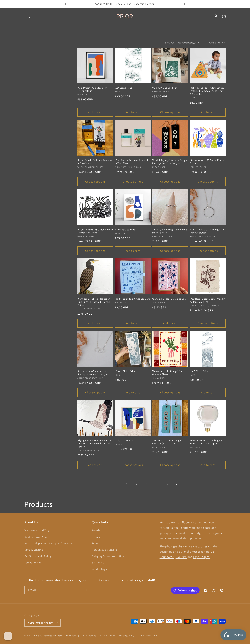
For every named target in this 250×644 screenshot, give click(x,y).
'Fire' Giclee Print (199, 371)
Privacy (96, 537)
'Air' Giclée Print (123, 87)
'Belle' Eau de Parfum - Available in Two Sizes (95, 162)
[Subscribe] (86, 590)
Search (96, 530)
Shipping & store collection (108, 556)
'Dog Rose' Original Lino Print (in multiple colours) (207, 300)
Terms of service (107, 635)
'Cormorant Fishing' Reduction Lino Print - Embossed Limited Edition (93, 302)
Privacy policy (89, 635)
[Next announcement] (185, 4)
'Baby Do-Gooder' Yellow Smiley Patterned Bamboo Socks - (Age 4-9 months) (207, 91)
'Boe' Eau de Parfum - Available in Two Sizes (132, 162)
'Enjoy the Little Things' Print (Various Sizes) (168, 373)
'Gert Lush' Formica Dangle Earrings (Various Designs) (167, 442)
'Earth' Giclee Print (125, 371)
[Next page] (176, 484)
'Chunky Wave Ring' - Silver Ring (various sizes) (169, 231)
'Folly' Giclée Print (124, 440)
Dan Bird (181, 557)
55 (166, 484)
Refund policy (72, 635)
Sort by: (169, 42)
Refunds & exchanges (104, 549)
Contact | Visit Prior (35, 537)
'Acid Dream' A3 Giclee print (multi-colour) (92, 89)
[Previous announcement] (65, 4)
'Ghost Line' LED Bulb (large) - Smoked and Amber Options (206, 442)
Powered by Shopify (53, 635)
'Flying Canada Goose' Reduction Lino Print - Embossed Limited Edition (95, 443)
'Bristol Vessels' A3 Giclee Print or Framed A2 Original (95, 231)
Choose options (170, 112)
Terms (95, 543)
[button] (28, 16)
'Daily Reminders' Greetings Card (132, 298)
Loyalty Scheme (33, 549)
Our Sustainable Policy (37, 556)
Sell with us (99, 562)
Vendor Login (100, 569)
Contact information (147, 635)
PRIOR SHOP (37, 635)
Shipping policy (126, 635)
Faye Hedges (201, 557)
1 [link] (127, 484)
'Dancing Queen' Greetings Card (169, 298)
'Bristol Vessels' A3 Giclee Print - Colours (207, 162)
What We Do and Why (36, 530)
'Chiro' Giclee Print (125, 229)
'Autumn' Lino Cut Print (164, 87)
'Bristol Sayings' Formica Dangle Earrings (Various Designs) (169, 162)
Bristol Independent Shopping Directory (48, 543)
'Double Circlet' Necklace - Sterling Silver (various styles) (93, 373)
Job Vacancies (32, 562)
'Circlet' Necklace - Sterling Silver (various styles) (207, 231)
